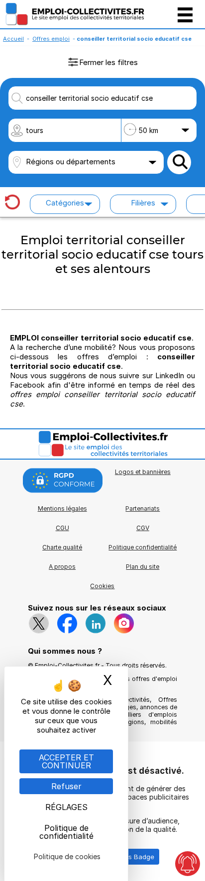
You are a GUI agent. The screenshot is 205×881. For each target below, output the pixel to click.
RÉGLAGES (66, 807)
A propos (62, 566)
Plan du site (142, 566)
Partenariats (142, 508)
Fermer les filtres (108, 62)
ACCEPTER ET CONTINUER (66, 761)
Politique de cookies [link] (67, 856)
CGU (62, 528)
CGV (142, 528)
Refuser (66, 786)
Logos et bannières (143, 471)
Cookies (102, 586)
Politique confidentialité (142, 547)
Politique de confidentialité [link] (66, 832)
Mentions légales (62, 508)
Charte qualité (62, 547)
